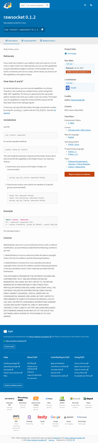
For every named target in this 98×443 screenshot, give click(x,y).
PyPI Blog (30, 363)
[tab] (11, 40)
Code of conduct (80, 369)
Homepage (72, 53)
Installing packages (10, 363)
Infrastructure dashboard (32, 367)
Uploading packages (11, 366)
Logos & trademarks (34, 375)
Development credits (58, 376)
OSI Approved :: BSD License (79, 130)
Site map (51, 440)
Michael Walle (76, 100)
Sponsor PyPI (55, 372)
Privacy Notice (79, 372)
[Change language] (91, 5)
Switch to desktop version (13, 385)
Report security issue (82, 366)
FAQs (5, 376)
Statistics (30, 372)
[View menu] (85, 5)
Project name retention (12, 372)
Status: (14, 341)
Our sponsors (32, 378)
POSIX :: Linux (73, 144)
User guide (7, 369)
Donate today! (9, 346)
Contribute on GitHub (58, 366)
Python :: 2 (72, 151)
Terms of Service (80, 363)
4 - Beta (71, 123)
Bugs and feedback (57, 363)
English (71, 137)
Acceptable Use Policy (82, 376)
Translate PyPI (56, 369)
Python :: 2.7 (73, 154)
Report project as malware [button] (79, 174)
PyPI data (69, 64)
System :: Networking (76, 167)
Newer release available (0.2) (78, 72)
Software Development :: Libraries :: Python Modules (79, 162)
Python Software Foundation (38, 336)
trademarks (56, 438)
